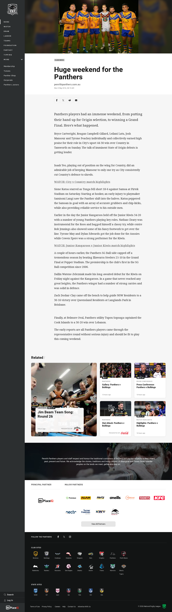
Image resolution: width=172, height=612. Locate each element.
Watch (7, 27)
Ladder (7, 36)
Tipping (8, 55)
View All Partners (98, 524)
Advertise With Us (84, 606)
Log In (10, 600)
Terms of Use (35, 606)
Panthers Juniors (11, 84)
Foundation (10, 45)
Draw (6, 31)
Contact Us (72, 606)
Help (64, 606)
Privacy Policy (47, 606)
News (6, 22)
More (6, 59)
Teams (7, 41)
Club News (59, 60)
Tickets (7, 71)
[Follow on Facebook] (58, 536)
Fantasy (8, 50)
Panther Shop (10, 75)
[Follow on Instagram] (70, 536)
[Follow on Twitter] (64, 536)
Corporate (8, 80)
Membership (9, 66)
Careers (57, 606)
